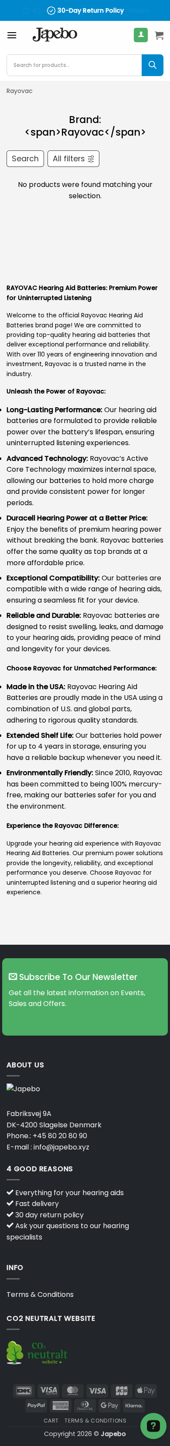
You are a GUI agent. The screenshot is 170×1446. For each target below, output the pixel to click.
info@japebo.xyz (61, 1147)
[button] (12, 35)
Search (25, 158)
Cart (51, 1420)
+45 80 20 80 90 (60, 1136)
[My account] (141, 35)
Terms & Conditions (40, 1294)
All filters (69, 158)
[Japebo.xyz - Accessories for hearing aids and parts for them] (54, 35)
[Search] (152, 65)
